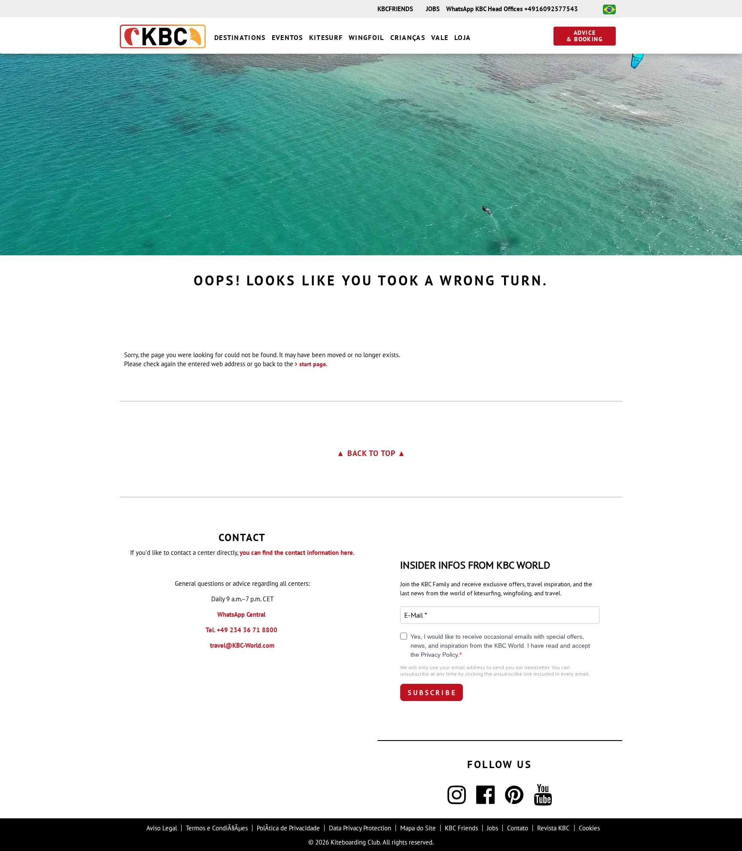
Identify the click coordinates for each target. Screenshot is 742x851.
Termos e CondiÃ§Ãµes (217, 828)
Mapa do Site (418, 828)
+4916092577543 (551, 9)
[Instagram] (456, 800)
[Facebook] (485, 800)
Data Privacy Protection (360, 828)
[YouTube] (542, 800)
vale (439, 37)
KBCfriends (395, 9)
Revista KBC (553, 828)
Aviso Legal (161, 828)
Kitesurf (326, 37)
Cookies (589, 828)
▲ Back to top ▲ (371, 453)
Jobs (433, 9)
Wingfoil (366, 37)
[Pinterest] (514, 800)
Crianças (407, 37)
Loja (462, 37)
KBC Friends (461, 828)
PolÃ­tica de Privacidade (288, 828)
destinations (240, 37)
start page (312, 364)
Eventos (287, 37)
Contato (517, 828)
